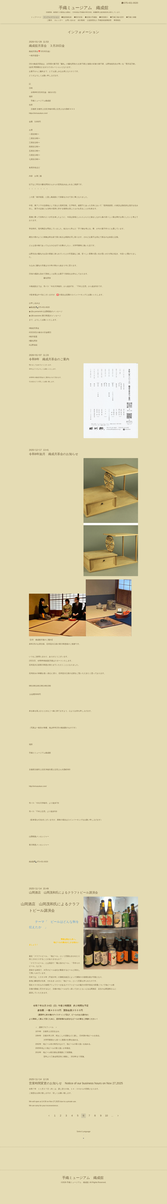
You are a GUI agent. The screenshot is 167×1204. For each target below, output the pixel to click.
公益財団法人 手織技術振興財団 (99, 20)
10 (106, 1115)
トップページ (36, 17)
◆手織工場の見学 (117, 17)
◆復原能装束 (66, 17)
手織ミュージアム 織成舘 (83, 7)
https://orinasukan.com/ (38, 113)
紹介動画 (81, 20)
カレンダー (58, 20)
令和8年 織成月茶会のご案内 (49, 359)
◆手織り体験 (131, 17)
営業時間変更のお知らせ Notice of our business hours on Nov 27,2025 (76, 1083)
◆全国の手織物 (91, 17)
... (112, 1115)
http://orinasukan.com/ (38, 786)
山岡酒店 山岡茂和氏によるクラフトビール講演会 (63, 892)
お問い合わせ (70, 20)
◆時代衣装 (78, 17)
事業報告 (117, 20)
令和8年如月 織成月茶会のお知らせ (53, 454)
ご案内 (49, 20)
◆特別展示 (103, 17)
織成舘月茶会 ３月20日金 (47, 45)
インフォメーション (51, 17)
